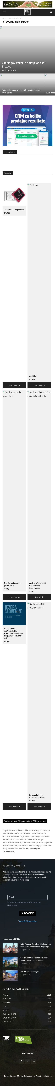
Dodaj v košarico (14, 385)
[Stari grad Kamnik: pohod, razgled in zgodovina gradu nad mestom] (10, 962)
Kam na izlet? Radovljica (29, 972)
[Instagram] (27, 1061)
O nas (6, 1076)
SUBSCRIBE (27, 913)
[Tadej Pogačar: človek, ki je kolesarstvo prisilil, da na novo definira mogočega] (10, 948)
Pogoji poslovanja (44, 1076)
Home (5, 19)
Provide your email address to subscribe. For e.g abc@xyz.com (24, 904)
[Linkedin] (33, 1061)
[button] (4, 12)
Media (20, 1076)
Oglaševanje (29, 1076)
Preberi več (39, 597)
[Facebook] (21, 1061)
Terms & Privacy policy (27, 921)
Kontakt (12, 1076)
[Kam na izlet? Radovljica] (10, 975)
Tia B (4, 70)
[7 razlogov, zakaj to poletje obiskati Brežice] (27, 50)
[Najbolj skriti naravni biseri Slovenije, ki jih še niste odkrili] (22, 90)
